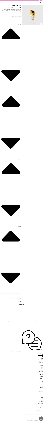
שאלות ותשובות (41, 359)
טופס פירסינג (41, 384)
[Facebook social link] (19, 301)
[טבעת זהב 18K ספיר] (22, 313)
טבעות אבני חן (38, 321)
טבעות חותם (13, 5)
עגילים (42, 381)
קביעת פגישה (41, 382)
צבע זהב (20, 16)
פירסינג (42, 397)
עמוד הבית (20, 5)
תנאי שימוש (41, 365)
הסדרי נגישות (41, 362)
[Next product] (1, 5)
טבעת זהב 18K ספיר (21, 320)
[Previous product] (3, 5)
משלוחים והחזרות (40, 361)
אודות (42, 358)
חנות (32, 321)
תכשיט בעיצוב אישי (40, 403)
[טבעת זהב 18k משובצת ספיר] (36, 313)
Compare (41, 407)
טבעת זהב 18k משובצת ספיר (36, 320)
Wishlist (42, 398)
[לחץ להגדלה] (41, 24)
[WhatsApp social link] (16, 301)
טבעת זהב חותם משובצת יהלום (7, 320)
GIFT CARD (41, 401)
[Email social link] (17, 301)
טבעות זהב (17, 5)
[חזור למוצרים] (2, 5)
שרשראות (41, 378)
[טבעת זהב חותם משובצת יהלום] (7, 313)
